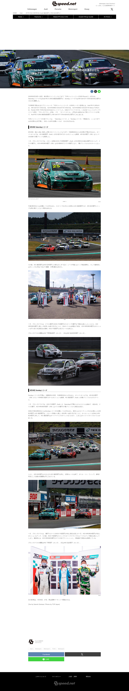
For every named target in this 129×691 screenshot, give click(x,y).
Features (38, 17)
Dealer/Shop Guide (86, 17)
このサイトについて (40, 676)
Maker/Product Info (60, 17)
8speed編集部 (39, 78)
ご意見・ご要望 (72, 676)
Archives (107, 17)
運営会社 (88, 676)
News (20, 17)
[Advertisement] (64, 34)
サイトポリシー (56, 676)
